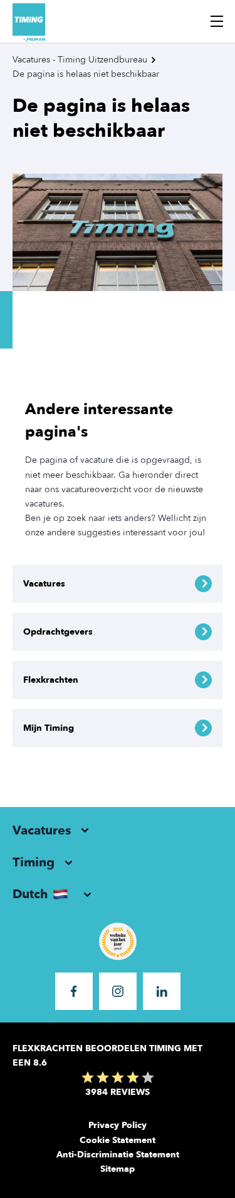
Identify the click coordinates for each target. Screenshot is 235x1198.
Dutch (30, 894)
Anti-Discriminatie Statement (117, 1155)
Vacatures (44, 584)
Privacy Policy (117, 1125)
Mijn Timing (48, 728)
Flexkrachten (50, 680)
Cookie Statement (117, 1140)
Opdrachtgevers (58, 632)
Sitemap (117, 1169)
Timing (34, 862)
